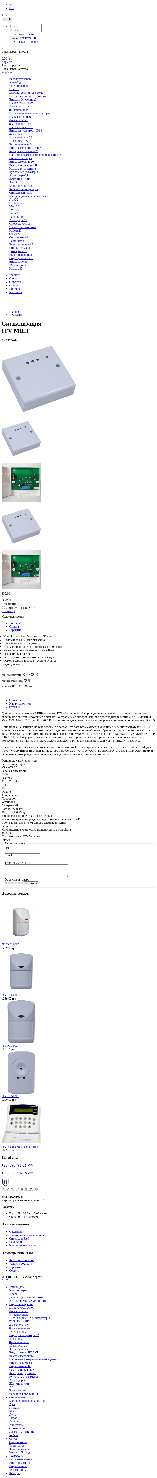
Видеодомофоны (21, 258)
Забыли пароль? (27, 41)
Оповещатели (19, 223)
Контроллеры (18, 85)
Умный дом (17, 82)
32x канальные (20, 144)
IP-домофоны (18, 265)
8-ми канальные (20, 123)
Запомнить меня (23, 34)
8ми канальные (20, 137)
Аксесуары (18, 220)
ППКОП (16, 203)
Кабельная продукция (23, 189)
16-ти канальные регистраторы (30, 113)
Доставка (15, 288)
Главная (14, 275)
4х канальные (19, 134)
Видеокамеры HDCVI (25, 147)
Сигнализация (20, 192)
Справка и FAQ (19, 1238)
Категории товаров (21, 1260)
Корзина (7, 62)
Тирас (14, 213)
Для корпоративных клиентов (28, 1235)
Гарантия (15, 630)
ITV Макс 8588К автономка (20, 1146)
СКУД (14, 234)
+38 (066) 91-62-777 (14, 305)
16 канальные (19, 141)
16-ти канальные (21, 127)
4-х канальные (18, 120)
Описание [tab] (15, 700)
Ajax (13, 199)
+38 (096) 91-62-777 (14, 298)
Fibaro (14, 89)
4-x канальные (19, 106)
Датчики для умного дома (26, 92)
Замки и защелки (21, 244)
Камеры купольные (23, 151)
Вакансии (15, 1242)
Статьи (13, 285)
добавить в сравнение (20, 607)
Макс (14, 206)
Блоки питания (20, 185)
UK (11, 8)
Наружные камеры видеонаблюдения (35, 154)
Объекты (15, 281)
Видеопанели (18, 261)
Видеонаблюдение (22, 99)
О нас (13, 278)
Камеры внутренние (22, 168)
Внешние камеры (20, 158)
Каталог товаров (20, 78)
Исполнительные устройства (28, 96)
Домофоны (18, 251)
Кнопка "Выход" (21, 247)
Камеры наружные (23, 165)
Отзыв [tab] (14, 707)
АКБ (13, 182)
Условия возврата (20, 1263)
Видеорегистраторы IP (25, 130)
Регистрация (28, 37)
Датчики (16, 216)
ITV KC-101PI (11, 995)
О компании (17, 1231)
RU (11, 4)
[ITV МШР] (39, 415)
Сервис (14, 1270)
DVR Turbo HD (20, 116)
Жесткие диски (19, 178)
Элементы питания (22, 227)
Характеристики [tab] (20, 703)
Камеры (16, 268)
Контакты (15, 292)
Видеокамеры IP (21, 161)
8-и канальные (19, 109)
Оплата (14, 626)
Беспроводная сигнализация (29, 196)
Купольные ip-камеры (23, 172)
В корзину (8, 611)
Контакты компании (22, 1245)
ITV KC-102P (10, 1045)
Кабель (15, 230)
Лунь (14, 209)
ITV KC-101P (10, 944)
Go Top (6, 1280)
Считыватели (18, 237)
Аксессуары (18, 175)
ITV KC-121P (10, 1096)
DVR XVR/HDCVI (23, 103)
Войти (14, 38)
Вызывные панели (23, 254)
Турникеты (16, 241)
